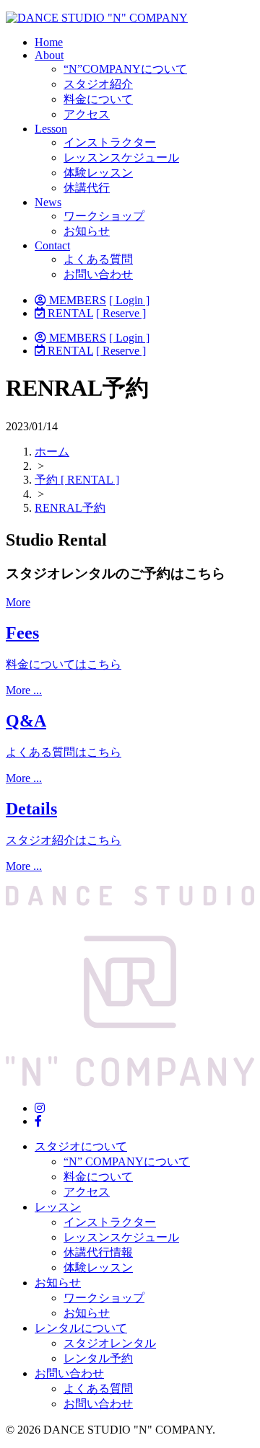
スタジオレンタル (110, 1343)
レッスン (58, 1207)
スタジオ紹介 (98, 84)
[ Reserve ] (121, 313)
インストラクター (110, 142)
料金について (98, 99)
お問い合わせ (98, 274)
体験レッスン (98, 172)
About (49, 55)
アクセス (87, 114)
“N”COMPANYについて (125, 69)
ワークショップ (104, 216)
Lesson (51, 129)
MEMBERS (76, 300)
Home (49, 42)
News (48, 202)
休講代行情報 (98, 1252)
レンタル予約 (98, 1358)
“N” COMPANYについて (127, 1161)
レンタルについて (81, 1328)
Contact (52, 245)
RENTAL (69, 313)
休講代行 (87, 188)
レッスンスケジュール (121, 157)
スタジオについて (81, 1146)
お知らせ (87, 231)
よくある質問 (98, 259)
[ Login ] (129, 300)
